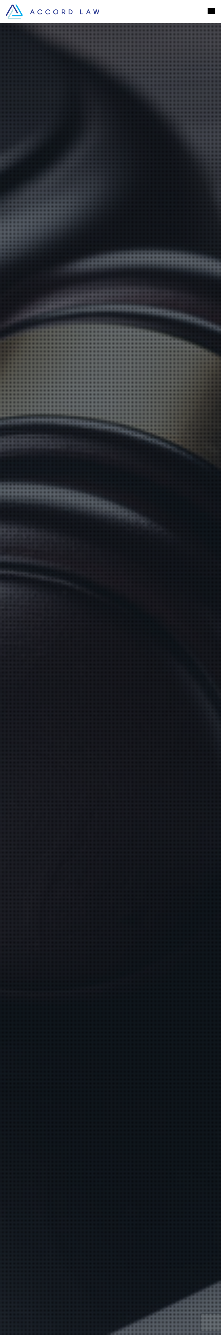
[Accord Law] (52, 11)
